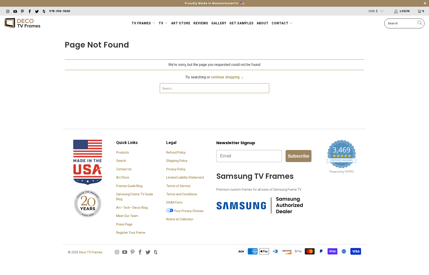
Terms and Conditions (181, 194)
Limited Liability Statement (185, 177)
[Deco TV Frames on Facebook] (29, 11)
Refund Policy (176, 152)
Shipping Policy (176, 160)
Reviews (200, 23)
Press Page (124, 224)
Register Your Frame (130, 232)
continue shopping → (227, 77)
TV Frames (141, 23)
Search (121, 160)
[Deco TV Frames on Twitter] (37, 11)
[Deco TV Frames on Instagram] (8, 11)
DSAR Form (174, 202)
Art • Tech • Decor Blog (132, 207)
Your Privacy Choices (188, 211)
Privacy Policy (175, 169)
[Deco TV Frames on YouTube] (15, 11)
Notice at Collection (179, 219)
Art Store (180, 23)
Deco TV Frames (90, 252)
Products (122, 152)
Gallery (218, 23)
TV (161, 23)
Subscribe (298, 156)
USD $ (373, 11)
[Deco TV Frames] (22, 23)
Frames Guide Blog (129, 186)
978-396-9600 (59, 11)
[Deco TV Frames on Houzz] (44, 11)
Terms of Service (178, 186)
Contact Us (124, 169)
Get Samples (241, 23)
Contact (280, 23)
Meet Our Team (127, 216)
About (263, 23)
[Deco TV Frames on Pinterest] (22, 11)
